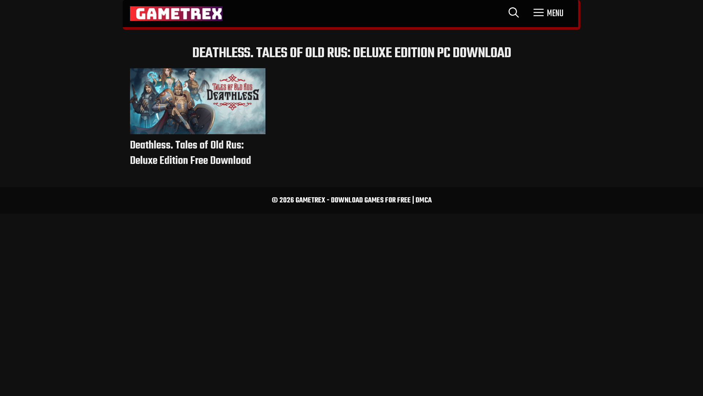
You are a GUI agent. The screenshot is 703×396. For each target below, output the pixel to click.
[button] (548, 14)
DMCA (424, 200)
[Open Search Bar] (513, 14)
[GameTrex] (176, 14)
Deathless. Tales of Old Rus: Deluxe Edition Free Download (190, 153)
